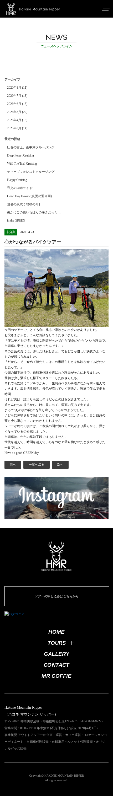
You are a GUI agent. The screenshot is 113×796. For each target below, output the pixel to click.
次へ (60, 464)
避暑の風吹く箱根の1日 (23, 204)
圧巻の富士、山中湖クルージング (30, 147)
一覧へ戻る (36, 464)
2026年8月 (14, 87)
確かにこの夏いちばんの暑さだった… (34, 212)
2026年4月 (14, 120)
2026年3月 (14, 128)
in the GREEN (16, 220)
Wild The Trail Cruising (22, 163)
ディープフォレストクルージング (30, 171)
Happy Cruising (17, 179)
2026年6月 (14, 103)
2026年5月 (14, 112)
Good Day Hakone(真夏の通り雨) (29, 196)
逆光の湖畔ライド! (20, 188)
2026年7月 (14, 95)
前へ (13, 464)
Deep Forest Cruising (20, 155)
